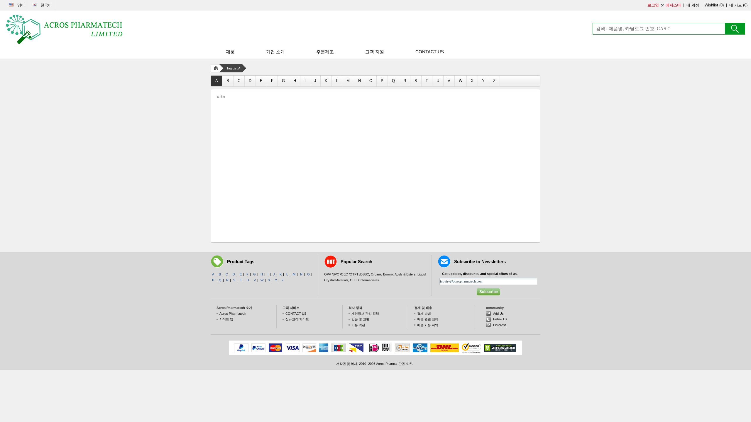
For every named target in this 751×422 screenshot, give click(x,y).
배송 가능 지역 (427, 325)
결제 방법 (424, 313)
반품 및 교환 (360, 319)
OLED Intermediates (364, 280)
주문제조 (325, 51)
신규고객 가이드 (297, 319)
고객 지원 (374, 51)
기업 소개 (275, 51)
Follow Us (500, 319)
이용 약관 (358, 325)
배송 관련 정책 (427, 319)
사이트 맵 (226, 319)
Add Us (498, 313)
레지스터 (673, 5)
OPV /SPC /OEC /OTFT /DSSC (346, 274)
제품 (230, 51)
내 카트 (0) (738, 5)
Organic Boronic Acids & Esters (393, 274)
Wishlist (711, 5)
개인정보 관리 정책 (365, 313)
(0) (721, 5)
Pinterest (499, 325)
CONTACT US (429, 51)
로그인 (653, 5)
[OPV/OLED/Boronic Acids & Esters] (64, 29)
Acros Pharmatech (232, 313)
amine (221, 96)
